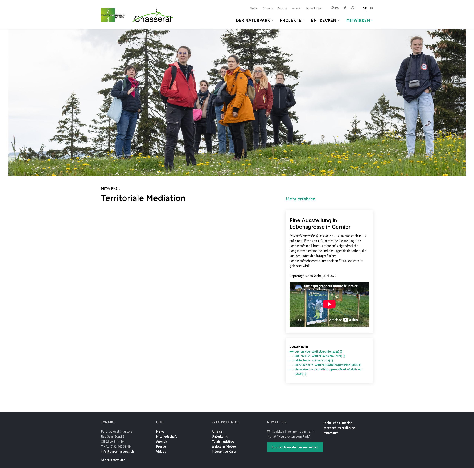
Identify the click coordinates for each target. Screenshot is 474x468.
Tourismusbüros (223, 441)
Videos (296, 8)
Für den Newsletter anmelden (295, 447)
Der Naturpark (253, 20)
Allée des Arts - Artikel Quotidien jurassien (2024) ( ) (328, 365)
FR (371, 8)
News (254, 8)
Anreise (217, 431)
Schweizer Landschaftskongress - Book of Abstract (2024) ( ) (328, 371)
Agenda (268, 8)
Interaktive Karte (224, 451)
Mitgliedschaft (166, 436)
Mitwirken (358, 20)
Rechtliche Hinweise (337, 423)
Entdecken (323, 20)
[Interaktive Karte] (345, 8)
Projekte (290, 20)
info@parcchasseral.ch (117, 451)
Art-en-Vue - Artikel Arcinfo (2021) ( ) (318, 352)
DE (365, 8)
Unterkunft (220, 436)
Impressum (330, 433)
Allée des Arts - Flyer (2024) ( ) (314, 360)
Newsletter (314, 8)
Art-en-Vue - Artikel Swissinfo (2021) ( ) (320, 356)
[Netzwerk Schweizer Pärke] (115, 15)
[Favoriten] (352, 8)
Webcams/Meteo (224, 446)
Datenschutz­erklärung (339, 428)
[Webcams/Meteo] (335, 8)
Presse (282, 8)
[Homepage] (152, 15)
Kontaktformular (113, 460)
